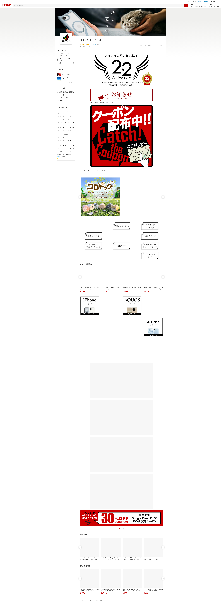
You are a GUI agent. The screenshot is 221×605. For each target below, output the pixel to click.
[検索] (186, 9)
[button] (215, 6)
